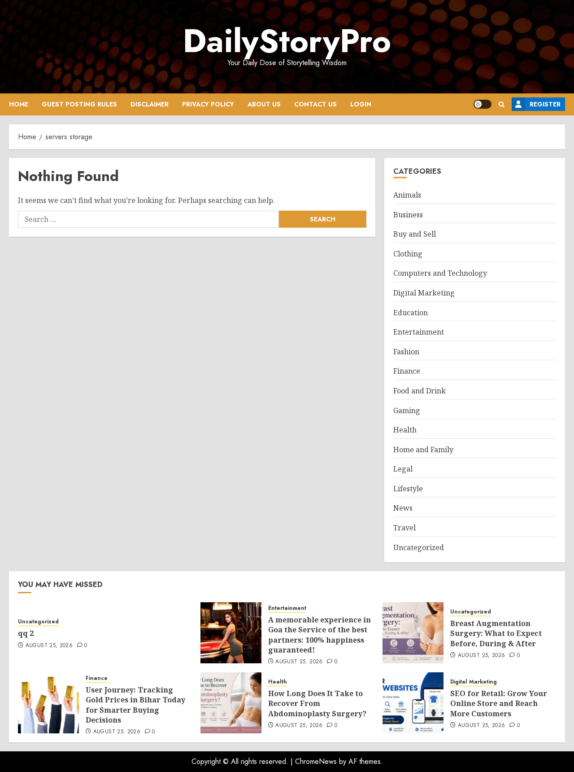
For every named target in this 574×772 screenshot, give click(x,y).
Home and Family (423, 449)
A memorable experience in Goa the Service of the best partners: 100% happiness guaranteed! (319, 635)
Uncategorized (418, 547)
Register (545, 104)
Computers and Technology (440, 273)
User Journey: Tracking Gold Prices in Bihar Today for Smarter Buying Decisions (135, 705)
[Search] (501, 104)
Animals (407, 195)
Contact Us (315, 104)
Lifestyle (408, 489)
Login (360, 104)
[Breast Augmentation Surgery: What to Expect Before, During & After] (413, 632)
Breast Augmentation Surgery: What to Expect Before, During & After (496, 633)
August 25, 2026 (49, 645)
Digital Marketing (424, 293)
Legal (403, 469)
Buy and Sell (414, 234)
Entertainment (418, 332)
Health (405, 430)
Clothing (407, 254)
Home (18, 104)
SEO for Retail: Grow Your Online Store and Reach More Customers (498, 703)
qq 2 (26, 633)
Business (408, 215)
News (403, 508)
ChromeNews (316, 761)
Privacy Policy (208, 104)
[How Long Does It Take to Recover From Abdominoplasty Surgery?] (230, 702)
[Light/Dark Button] (482, 104)
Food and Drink (419, 391)
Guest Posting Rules (79, 104)
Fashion (406, 352)
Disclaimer (149, 104)
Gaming (406, 410)
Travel (404, 528)
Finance (406, 371)
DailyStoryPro (287, 41)
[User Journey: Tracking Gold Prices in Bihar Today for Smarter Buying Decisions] (48, 702)
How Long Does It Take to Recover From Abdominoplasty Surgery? (317, 703)
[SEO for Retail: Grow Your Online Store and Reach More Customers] (413, 702)
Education (410, 313)
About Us (264, 104)
